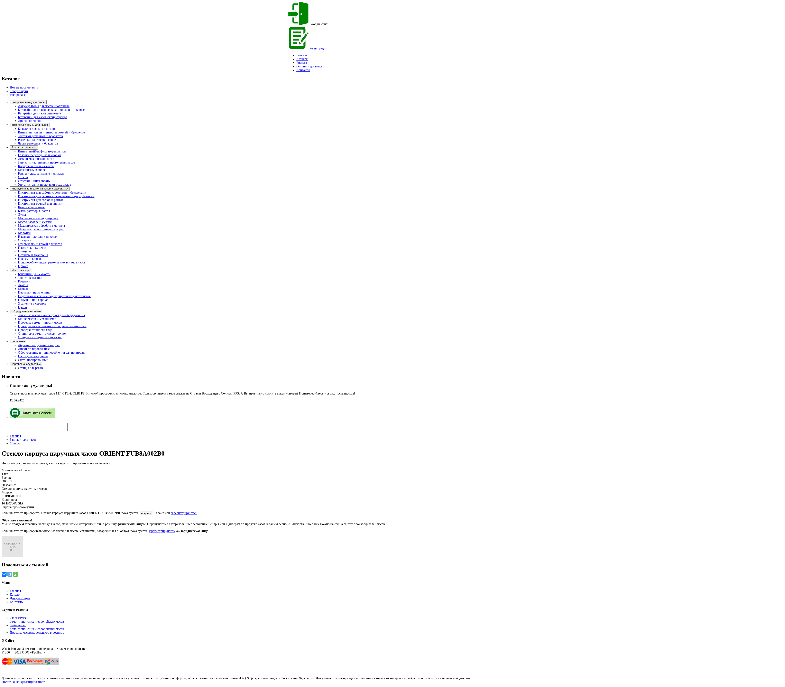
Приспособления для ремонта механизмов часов (52, 262)
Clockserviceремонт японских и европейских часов (37, 619)
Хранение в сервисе (32, 303)
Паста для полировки (33, 356)
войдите (146, 513)
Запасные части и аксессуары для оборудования (51, 315)
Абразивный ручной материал (39, 345)
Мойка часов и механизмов (37, 319)
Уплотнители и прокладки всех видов (44, 184)
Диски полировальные (34, 349)
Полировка (18, 341)
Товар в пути (19, 91)
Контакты (303, 70)
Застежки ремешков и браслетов (40, 136)
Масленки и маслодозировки (38, 218)
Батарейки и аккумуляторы (28, 102)
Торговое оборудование (26, 363)
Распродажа (18, 94)
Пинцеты (24, 251)
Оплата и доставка (309, 66)
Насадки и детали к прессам (37, 236)
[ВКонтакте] (4, 574)
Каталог (302, 59)
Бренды (301, 62)
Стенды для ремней (31, 368)
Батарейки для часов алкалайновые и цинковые (51, 109)
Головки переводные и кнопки (39, 155)
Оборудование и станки (26, 311)
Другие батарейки (30, 120)
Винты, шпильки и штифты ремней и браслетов (51, 132)
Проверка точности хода (35, 330)
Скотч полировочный (33, 360)
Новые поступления (24, 87)
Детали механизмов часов (36, 158)
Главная (15, 436)
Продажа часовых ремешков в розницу (37, 632)
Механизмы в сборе (32, 169)
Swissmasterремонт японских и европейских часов (37, 627)
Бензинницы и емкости (34, 274)
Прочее (23, 266)
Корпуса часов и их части (36, 166)
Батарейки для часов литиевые (39, 113)
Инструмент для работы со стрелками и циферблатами (56, 196)
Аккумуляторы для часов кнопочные (44, 106)
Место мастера (20, 270)
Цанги (22, 307)
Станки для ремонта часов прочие (42, 333)
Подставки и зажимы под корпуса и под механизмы (54, 296)
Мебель (23, 288)
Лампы (23, 285)
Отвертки (24, 240)
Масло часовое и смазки (35, 222)
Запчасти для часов (23, 147)
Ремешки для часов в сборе (37, 139)
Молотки (24, 233)
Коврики (24, 281)
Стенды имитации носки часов (40, 337)
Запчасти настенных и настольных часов (46, 162)
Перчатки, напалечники (35, 292)
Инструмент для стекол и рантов (41, 200)
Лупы (22, 214)
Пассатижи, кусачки (32, 247)
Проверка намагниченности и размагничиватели (52, 326)
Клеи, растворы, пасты (34, 211)
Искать (14, 424)
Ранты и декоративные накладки (41, 173)
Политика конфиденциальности (24, 682)
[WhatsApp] (15, 574)
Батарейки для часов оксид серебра (42, 117)
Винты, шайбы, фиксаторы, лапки (42, 151)
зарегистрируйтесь (184, 513)
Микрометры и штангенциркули (41, 229)
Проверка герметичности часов (40, 322)
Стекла (23, 177)
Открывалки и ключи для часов (40, 244)
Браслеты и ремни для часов (29, 124)
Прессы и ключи (29, 258)
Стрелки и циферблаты (34, 181)
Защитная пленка (30, 277)
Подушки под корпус (33, 299)
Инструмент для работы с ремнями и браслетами (52, 192)
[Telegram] (9, 574)
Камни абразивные (31, 207)
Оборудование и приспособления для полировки (52, 352)
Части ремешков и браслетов (38, 143)
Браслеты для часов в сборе (37, 128)
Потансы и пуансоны (33, 255)
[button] (75, 425)
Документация (20, 598)
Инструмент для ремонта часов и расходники (39, 188)
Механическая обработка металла (41, 225)
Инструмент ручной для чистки (40, 203)
